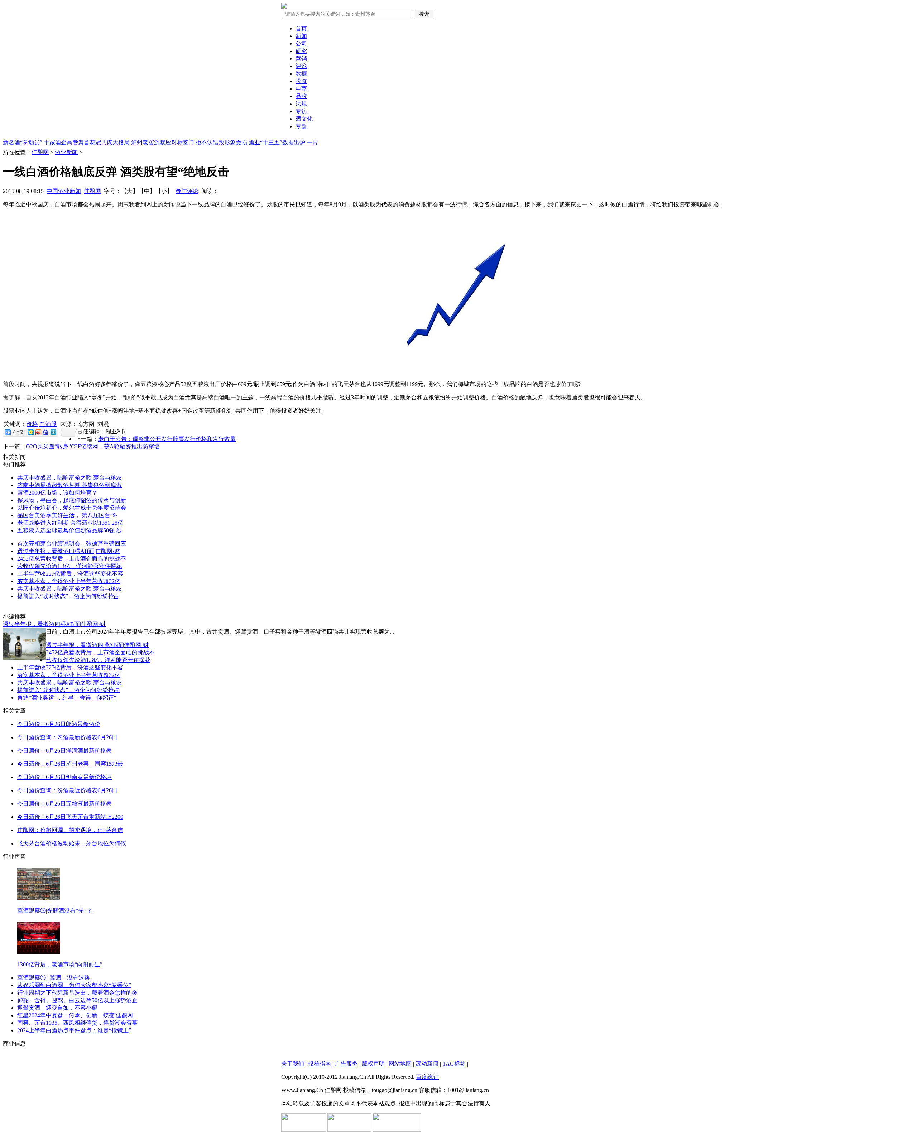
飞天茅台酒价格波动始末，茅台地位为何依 (71, 843)
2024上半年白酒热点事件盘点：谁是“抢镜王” (74, 1030)
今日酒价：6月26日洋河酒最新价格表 (64, 751)
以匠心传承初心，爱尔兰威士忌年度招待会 (71, 508)
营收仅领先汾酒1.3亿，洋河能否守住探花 (69, 566)
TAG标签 (454, 1064)
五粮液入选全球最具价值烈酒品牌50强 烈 (69, 530)
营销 (301, 59)
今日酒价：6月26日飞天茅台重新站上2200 (70, 817)
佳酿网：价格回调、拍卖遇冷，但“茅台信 (70, 830)
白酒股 (48, 424)
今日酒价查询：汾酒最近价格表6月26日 (67, 790)
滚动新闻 (427, 1064)
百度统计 (427, 1077)
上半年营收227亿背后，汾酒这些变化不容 (70, 574)
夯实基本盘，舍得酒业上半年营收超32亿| (69, 581)
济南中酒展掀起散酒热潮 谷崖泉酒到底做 (69, 485)
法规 (301, 104)
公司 (301, 43)
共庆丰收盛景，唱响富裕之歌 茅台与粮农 (69, 478)
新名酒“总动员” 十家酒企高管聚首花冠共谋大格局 (66, 142)
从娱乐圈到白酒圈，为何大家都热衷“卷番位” (74, 985)
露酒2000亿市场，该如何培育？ (57, 493)
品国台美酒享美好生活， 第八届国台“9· (67, 515)
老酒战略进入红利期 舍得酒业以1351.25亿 (70, 523)
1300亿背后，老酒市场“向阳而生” (59, 964)
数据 (301, 74)
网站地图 (400, 1064)
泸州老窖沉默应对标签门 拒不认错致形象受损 (189, 142)
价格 (32, 424)
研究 (301, 51)
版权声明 (373, 1064)
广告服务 (346, 1064)
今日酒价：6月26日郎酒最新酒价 (58, 724)
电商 (301, 89)
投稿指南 (319, 1064)
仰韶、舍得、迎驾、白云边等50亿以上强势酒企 (77, 1000)
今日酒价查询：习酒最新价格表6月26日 (67, 737)
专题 (301, 126)
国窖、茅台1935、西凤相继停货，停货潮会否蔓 (77, 1023)
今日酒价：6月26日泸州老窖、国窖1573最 (70, 764)
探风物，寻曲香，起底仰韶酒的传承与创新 (71, 500)
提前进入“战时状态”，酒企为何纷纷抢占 (68, 596)
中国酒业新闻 (64, 191)
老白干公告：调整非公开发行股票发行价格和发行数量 (167, 439)
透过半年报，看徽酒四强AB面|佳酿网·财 (68, 551)
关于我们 (292, 1064)
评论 (301, 66)
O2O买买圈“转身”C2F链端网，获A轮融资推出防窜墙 (93, 446)
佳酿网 (40, 152)
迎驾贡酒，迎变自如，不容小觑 (57, 1008)
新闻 (301, 36)
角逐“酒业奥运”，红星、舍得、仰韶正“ (66, 698)
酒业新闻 (66, 152)
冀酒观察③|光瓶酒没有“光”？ (54, 911)
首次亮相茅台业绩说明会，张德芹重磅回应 (71, 543)
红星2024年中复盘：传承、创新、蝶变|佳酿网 (75, 1015)
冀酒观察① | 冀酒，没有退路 (53, 978)
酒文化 (304, 119)
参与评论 (187, 191)
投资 (301, 81)
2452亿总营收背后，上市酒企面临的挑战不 (71, 559)
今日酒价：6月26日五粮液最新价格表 (64, 804)
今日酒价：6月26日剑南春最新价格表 (64, 777)
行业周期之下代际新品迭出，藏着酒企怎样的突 (77, 993)
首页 (301, 28)
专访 (301, 111)
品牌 (301, 96)
